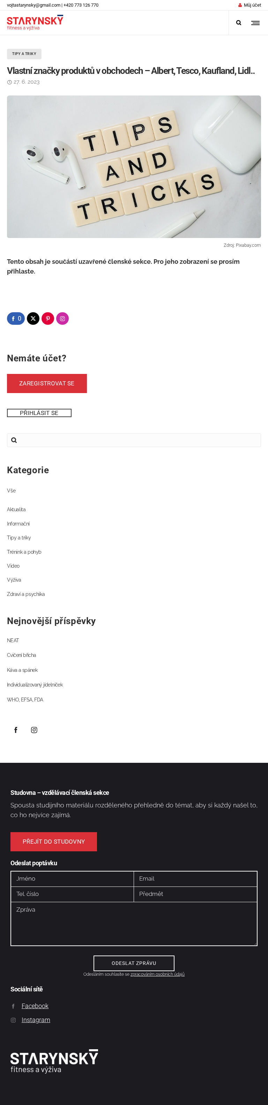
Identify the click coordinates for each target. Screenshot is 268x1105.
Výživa (14, 580)
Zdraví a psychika (26, 594)
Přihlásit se (39, 412)
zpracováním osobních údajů (158, 974)
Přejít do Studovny (54, 841)
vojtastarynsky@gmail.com (33, 5)
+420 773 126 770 (81, 5)
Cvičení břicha (21, 655)
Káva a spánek (22, 670)
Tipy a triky (19, 537)
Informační (18, 524)
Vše (11, 490)
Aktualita (16, 509)
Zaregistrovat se (47, 383)
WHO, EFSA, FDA (25, 700)
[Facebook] (15, 729)
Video (13, 566)
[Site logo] (35, 22)
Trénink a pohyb (24, 552)
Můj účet (252, 5)
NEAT (13, 640)
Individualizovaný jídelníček (34, 685)
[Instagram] (34, 729)
